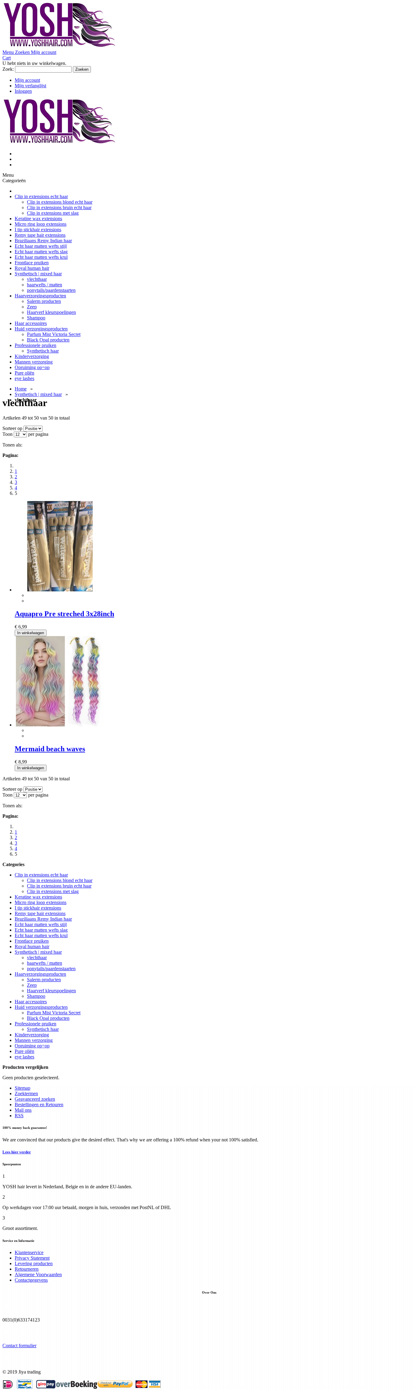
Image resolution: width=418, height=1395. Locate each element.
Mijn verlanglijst (30, 85)
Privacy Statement (32, 1258)
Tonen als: (12, 444)
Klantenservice (29, 1252)
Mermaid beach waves (50, 749)
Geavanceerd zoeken (35, 1099)
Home (21, 388)
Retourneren (27, 1269)
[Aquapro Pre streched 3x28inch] (60, 589)
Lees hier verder (16, 1152)
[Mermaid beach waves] (60, 724)
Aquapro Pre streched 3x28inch (64, 614)
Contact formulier (19, 1345)
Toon (7, 434)
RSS (19, 1115)
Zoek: (8, 69)
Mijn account (27, 80)
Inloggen (23, 91)
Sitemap (22, 1088)
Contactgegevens (31, 1280)
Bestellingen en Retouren (39, 1104)
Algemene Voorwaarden (38, 1274)
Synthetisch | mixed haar (38, 394)
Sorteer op (12, 428)
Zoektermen (26, 1093)
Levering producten (34, 1263)
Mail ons (23, 1110)
